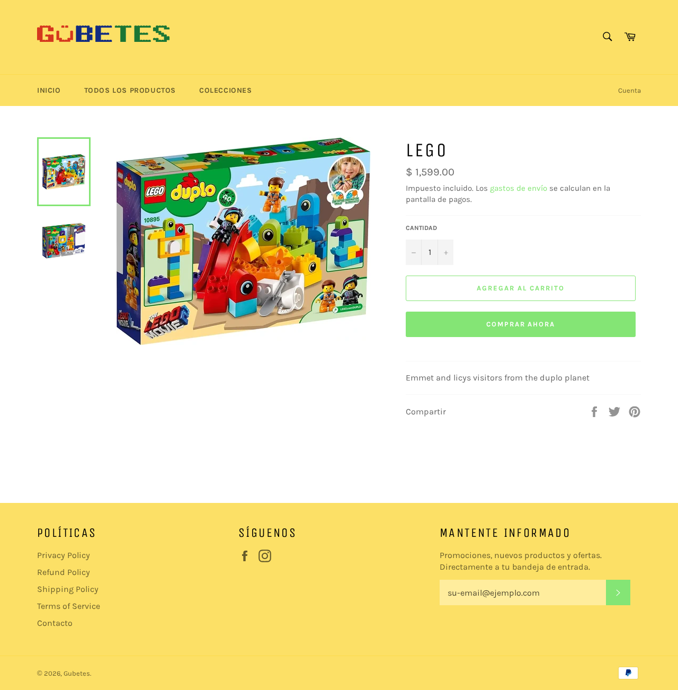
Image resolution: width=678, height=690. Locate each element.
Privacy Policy (63, 555)
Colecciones (225, 90)
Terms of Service (68, 606)
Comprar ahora (520, 324)
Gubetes (77, 673)
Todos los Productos (130, 90)
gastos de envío (518, 188)
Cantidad (421, 228)
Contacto (55, 623)
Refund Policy (63, 572)
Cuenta (629, 90)
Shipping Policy (68, 589)
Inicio (49, 90)
